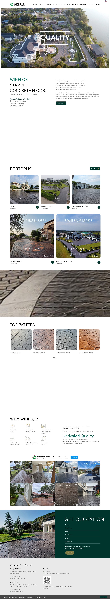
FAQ (89, 4)
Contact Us (96, 4)
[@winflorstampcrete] (34, 457)
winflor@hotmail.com (17, 591)
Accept (103, 597)
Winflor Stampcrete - (57, 573)
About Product (52, 4)
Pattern (62, 4)
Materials (81, 4)
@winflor (47, 571)
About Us (42, 4)
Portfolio (71, 4)
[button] (54, 358)
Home (35, 4)
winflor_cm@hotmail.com (18, 578)
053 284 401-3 (16, 576)
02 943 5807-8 (16, 589)
